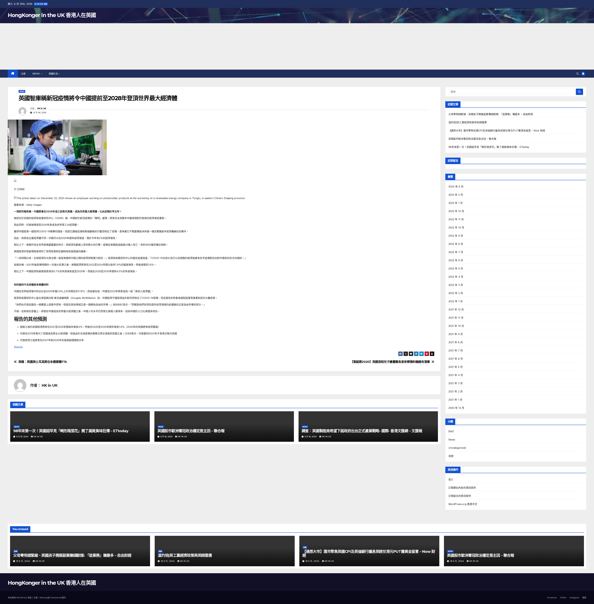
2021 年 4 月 (455, 375)
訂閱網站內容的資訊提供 (462, 487)
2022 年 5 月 (455, 268)
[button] (577, 73)
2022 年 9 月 (455, 235)
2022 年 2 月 (455, 293)
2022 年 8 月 (455, 243)
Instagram (574, 597)
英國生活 (53, 73)
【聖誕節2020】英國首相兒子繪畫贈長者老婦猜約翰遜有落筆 (390, 362)
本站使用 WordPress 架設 (20, 597)
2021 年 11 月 (456, 317)
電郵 (584, 597)
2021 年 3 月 (455, 383)
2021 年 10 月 (456, 325)
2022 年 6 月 (455, 260)
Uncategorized (457, 447)
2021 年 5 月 (455, 366)
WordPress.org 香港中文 (462, 504)
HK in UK (41, 108)
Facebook (552, 597)
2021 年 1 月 (455, 399)
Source (18, 346)
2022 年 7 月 (455, 252)
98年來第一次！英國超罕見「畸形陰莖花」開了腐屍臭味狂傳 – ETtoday (70, 431)
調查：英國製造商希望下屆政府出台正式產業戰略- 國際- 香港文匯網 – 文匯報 (362, 431)
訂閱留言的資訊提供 (459, 495)
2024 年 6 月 (456, 186)
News (36, 73)
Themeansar (56, 597)
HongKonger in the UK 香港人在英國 (52, 15)
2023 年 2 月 (455, 194)
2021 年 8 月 (455, 342)
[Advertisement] (297, 46)
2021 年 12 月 (456, 309)
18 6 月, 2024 (23, 561)
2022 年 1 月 (455, 301)
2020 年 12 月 (456, 407)
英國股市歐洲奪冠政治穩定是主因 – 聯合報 (190, 431)
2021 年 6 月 (455, 358)
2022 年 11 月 (456, 219)
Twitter (563, 597)
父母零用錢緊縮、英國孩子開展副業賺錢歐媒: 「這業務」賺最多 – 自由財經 (490, 114)
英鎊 (450, 456)
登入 (450, 479)
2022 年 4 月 (455, 276)
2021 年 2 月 (455, 391)
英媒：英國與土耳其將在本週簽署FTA (42, 362)
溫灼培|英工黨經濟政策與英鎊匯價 (467, 122)
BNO (451, 431)
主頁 (23, 73)
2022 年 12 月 (456, 211)
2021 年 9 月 (455, 334)
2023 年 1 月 (455, 202)
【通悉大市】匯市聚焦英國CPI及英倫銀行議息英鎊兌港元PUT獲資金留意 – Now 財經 (496, 130)
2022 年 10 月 (456, 227)
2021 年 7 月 (455, 350)
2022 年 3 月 (455, 284)
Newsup (43, 597)
